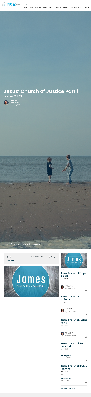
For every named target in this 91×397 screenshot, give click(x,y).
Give (50, 8)
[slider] (20, 257)
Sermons (7, 244)
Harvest (66, 8)
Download (10, 261)
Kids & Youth (35, 8)
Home (26, 8)
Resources (75, 8)
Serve (45, 8)
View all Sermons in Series (68, 388)
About (85, 8)
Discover (57, 8)
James (15, 244)
